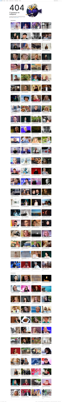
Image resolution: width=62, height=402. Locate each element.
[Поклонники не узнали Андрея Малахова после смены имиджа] (26, 121)
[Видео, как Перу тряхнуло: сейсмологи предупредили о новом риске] (26, 214)
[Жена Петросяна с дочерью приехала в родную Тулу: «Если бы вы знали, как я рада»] (46, 48)
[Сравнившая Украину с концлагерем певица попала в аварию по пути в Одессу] (36, 27)
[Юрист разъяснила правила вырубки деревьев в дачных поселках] (46, 245)
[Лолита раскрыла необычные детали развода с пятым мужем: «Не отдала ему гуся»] (36, 173)
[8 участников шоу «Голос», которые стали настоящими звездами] (15, 308)
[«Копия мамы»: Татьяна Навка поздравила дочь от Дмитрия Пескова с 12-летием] (46, 58)
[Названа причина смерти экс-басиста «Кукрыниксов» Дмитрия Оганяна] (46, 131)
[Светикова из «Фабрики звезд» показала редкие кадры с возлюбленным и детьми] (26, 384)
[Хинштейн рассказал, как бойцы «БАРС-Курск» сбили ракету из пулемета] (36, 235)
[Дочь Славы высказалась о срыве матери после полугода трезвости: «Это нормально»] (15, 121)
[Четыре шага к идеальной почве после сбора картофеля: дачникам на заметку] (36, 48)
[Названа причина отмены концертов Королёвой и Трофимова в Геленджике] (26, 332)
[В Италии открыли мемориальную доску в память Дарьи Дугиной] (26, 256)
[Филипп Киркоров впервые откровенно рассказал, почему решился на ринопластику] (26, 276)
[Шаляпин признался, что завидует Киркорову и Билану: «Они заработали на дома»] (26, 373)
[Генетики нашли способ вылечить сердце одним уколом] (15, 214)
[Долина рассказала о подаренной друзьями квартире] (15, 162)
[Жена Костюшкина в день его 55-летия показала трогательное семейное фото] (36, 183)
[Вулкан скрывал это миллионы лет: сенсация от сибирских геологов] (46, 287)
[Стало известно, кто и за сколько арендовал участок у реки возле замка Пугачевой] (46, 110)
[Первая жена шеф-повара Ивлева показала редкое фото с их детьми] (26, 37)
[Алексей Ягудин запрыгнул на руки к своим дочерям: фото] (26, 204)
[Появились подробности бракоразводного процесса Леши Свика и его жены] (15, 131)
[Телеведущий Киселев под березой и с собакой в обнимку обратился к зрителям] (26, 321)
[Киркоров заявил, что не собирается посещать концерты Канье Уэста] (36, 266)
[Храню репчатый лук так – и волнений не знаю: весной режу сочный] (26, 394)
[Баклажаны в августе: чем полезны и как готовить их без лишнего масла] (26, 363)
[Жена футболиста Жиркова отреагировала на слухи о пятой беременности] (36, 256)
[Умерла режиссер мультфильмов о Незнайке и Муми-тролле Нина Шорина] (15, 79)
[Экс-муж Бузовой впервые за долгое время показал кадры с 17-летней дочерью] (36, 58)
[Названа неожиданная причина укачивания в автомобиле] (46, 162)
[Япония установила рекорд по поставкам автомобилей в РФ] (46, 297)
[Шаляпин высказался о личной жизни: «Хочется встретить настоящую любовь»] (36, 225)
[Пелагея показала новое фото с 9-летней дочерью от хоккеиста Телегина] (15, 342)
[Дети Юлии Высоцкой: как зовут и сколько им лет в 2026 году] (36, 342)
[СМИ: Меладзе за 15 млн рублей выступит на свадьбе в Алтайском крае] (15, 141)
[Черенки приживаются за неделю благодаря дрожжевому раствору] (36, 121)
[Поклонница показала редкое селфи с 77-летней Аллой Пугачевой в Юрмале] (46, 100)
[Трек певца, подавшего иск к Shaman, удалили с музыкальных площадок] (26, 131)
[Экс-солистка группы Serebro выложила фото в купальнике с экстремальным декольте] (36, 204)
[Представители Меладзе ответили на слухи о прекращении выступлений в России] (36, 297)
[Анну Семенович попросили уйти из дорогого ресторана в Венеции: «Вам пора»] (36, 332)
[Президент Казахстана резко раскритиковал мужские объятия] (36, 352)
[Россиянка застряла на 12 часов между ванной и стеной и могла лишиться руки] (26, 173)
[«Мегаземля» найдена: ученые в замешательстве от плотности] (46, 214)
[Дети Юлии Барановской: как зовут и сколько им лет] (15, 69)
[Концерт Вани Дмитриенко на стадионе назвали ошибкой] (36, 394)
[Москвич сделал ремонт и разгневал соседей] (15, 235)
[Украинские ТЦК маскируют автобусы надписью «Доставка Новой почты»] (15, 193)
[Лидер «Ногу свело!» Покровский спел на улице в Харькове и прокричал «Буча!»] (46, 89)
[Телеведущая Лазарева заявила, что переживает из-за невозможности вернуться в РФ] (26, 162)
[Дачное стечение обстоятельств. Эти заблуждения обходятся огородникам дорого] (36, 384)
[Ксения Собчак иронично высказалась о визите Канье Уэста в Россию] (36, 287)
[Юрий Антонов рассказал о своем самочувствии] (15, 287)
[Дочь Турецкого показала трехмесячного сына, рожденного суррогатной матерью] (36, 89)
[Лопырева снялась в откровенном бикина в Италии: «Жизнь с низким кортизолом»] (26, 287)
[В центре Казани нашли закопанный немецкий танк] (15, 373)
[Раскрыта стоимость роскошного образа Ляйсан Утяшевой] (46, 225)
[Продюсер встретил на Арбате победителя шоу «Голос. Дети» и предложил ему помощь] (26, 266)
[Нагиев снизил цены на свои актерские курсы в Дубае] (15, 225)
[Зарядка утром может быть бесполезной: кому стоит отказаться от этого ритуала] (46, 266)
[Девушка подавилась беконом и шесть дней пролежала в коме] (15, 204)
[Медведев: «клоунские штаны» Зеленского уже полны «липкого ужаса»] (36, 110)
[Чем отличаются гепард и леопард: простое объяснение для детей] (46, 193)
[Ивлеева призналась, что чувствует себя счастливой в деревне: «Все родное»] (36, 141)
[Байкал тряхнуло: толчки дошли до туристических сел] (36, 214)
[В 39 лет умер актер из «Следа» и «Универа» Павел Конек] (15, 58)
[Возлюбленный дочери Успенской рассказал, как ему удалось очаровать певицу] (36, 276)
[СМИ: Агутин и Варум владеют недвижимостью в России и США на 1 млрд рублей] (15, 352)
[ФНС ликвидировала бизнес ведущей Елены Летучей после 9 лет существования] (26, 308)
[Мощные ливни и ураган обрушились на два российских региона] (15, 384)
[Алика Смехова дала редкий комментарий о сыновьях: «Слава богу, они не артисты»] (46, 256)
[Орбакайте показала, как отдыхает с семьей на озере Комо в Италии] (26, 100)
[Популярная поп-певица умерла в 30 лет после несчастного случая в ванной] (46, 321)
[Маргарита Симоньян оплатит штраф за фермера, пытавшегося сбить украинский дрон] (15, 183)
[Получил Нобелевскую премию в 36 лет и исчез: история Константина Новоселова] (15, 363)
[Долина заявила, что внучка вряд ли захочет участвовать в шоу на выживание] (26, 225)
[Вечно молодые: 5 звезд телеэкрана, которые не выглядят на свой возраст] (26, 69)
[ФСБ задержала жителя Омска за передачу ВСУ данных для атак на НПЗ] (15, 89)
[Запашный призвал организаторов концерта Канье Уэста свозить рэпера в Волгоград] (26, 183)
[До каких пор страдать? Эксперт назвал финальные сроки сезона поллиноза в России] (46, 141)
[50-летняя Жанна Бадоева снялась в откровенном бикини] (36, 363)
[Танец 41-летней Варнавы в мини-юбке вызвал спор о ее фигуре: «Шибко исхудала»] (15, 256)
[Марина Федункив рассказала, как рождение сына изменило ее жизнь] (26, 235)
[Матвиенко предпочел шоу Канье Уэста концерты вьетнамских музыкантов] (46, 308)
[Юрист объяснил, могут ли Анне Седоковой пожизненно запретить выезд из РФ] (46, 69)
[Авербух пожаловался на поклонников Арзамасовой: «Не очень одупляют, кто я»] (36, 193)
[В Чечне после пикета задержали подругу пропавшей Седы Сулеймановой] (26, 58)
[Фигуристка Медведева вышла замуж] (26, 193)
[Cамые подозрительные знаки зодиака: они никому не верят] (46, 384)
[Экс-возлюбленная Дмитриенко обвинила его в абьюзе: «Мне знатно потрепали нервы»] (15, 173)
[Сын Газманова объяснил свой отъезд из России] (15, 321)
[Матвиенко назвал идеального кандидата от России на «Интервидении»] (26, 152)
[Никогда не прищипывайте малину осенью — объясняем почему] (26, 79)
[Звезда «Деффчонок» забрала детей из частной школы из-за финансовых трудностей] (36, 152)
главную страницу (16, 17)
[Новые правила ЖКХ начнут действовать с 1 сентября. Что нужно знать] (46, 121)
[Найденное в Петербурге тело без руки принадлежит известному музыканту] (36, 37)
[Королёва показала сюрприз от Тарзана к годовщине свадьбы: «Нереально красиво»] (15, 37)
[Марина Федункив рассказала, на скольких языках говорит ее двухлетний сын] (36, 79)
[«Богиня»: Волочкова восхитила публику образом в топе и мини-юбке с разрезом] (15, 245)
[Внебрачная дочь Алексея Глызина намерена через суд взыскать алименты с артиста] (26, 27)
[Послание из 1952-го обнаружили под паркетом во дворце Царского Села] (36, 321)
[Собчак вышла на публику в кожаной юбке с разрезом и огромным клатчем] (15, 297)
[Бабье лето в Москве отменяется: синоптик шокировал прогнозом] (46, 27)
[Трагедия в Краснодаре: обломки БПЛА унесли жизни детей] (26, 245)
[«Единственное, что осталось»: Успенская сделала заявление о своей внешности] (26, 48)
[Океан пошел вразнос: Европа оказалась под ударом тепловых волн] (46, 332)
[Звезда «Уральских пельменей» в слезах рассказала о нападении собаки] (26, 352)
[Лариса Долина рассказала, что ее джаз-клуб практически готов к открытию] (36, 308)
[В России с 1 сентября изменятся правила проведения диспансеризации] (15, 110)
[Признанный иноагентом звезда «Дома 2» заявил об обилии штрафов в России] (46, 363)
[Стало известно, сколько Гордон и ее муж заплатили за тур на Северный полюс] (36, 373)
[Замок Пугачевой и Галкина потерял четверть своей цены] (46, 183)
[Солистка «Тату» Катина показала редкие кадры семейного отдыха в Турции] (15, 394)
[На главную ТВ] (2, 1)
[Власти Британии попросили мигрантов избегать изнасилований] (36, 69)
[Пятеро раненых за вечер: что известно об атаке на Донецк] (46, 152)
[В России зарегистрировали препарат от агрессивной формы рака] (26, 297)
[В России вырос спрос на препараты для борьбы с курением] (26, 141)
